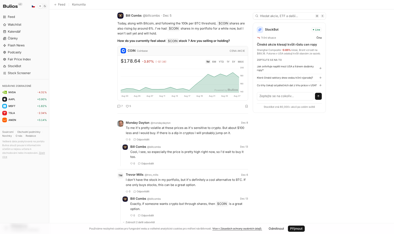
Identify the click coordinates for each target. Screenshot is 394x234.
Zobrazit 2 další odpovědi (140, 222)
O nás (19, 135)
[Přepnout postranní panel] (49, 117)
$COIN (223, 23)
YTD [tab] (221, 61)
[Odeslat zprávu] (318, 96)
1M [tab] (208, 61)
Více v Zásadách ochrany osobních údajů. (237, 228)
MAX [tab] (241, 61)
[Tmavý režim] (43, 6)
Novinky (7, 135)
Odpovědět (143, 139)
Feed (61, 4)
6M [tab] (214, 61)
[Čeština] (33, 6)
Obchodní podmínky (28, 131)
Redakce (31, 135)
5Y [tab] (233, 61)
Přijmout (296, 229)
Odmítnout (276, 229)
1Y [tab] (228, 61)
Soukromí (8, 131)
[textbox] (285, 96)
